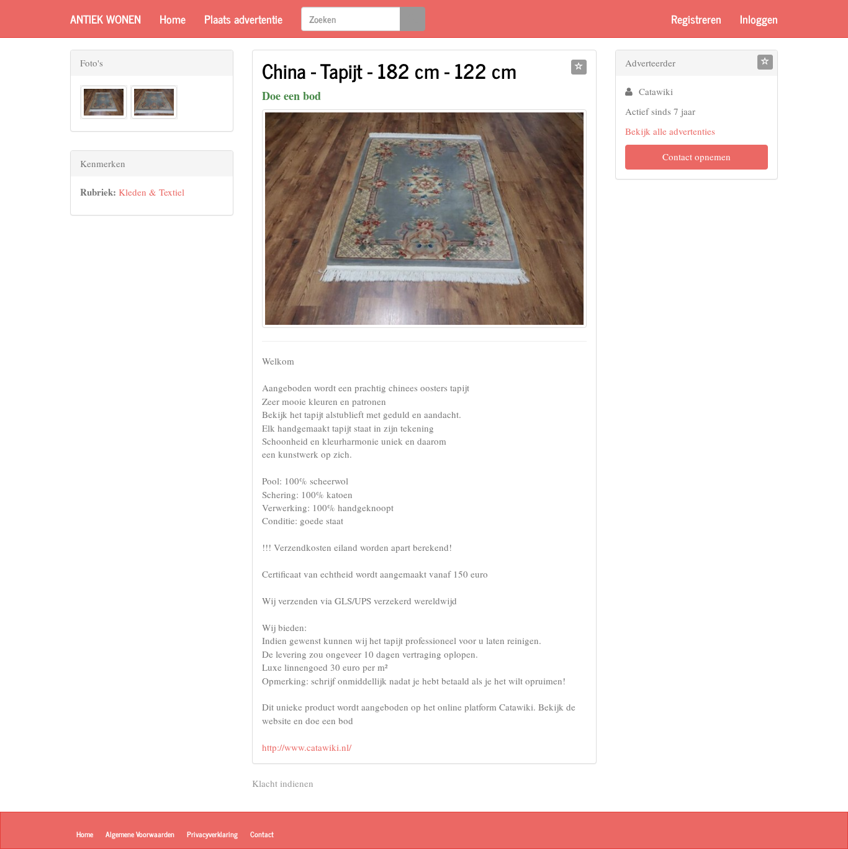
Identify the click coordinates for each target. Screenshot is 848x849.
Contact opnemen (696, 156)
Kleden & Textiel (151, 192)
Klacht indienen (282, 783)
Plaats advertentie (243, 18)
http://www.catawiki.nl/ (306, 747)
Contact (262, 834)
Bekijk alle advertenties (670, 131)
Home (173, 18)
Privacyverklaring (212, 834)
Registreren (696, 18)
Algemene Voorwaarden (140, 834)
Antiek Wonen (105, 18)
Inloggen (759, 18)
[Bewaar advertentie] (579, 67)
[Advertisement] (151, 420)
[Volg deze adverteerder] (765, 62)
